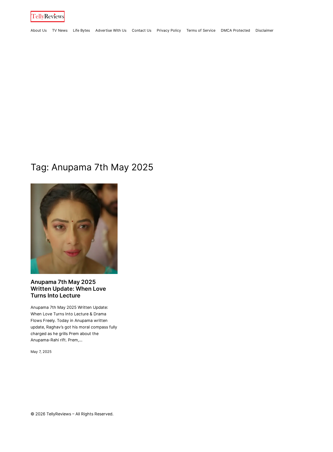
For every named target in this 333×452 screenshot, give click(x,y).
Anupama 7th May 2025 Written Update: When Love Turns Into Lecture (68, 288)
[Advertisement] (166, 101)
